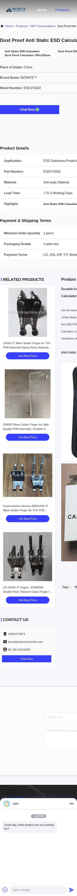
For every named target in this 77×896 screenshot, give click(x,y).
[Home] (16, 9)
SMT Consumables (42, 26)
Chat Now (27, 109)
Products (62, 10)
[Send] (71, 889)
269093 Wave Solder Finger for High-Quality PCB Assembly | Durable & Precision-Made (26, 429)
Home (42, 10)
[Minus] (71, 803)
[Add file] (5, 889)
